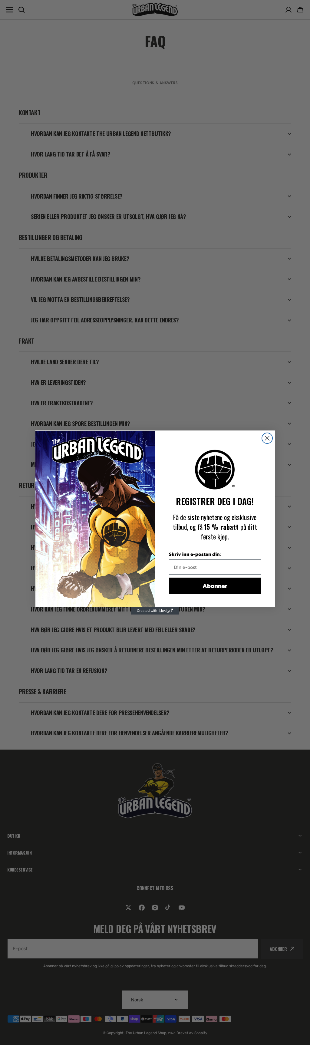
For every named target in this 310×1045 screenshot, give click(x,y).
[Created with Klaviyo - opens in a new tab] (155, 611)
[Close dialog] (267, 438)
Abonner (215, 585)
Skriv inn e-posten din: (195, 554)
